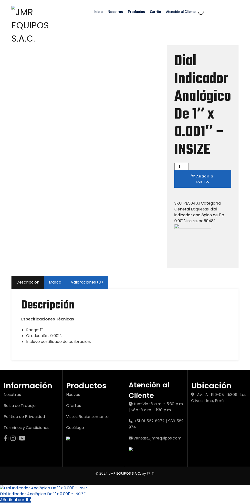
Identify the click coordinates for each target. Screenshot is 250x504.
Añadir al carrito (205, 179)
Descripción (27, 282)
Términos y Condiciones (26, 427)
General (182, 209)
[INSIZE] (192, 242)
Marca (55, 282)
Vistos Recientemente (87, 416)
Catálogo (75, 427)
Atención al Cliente (181, 12)
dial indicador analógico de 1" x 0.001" (199, 215)
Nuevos (73, 394)
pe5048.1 (207, 221)
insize (192, 221)
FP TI (151, 473)
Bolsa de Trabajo (20, 405)
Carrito (155, 12)
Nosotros (115, 12)
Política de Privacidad (24, 416)
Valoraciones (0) (87, 282)
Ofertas (73, 405)
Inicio (98, 12)
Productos (136, 12)
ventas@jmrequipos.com (157, 438)
